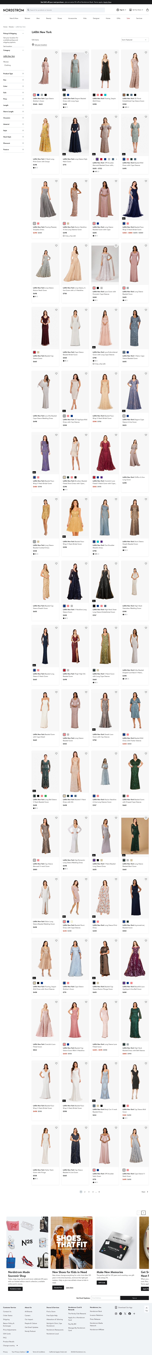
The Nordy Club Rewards (77, 1313)
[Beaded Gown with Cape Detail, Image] (45, 710)
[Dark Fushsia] (94, 477)
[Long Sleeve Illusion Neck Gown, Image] (45, 264)
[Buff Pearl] (72, 922)
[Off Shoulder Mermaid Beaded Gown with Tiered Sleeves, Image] (105, 135)
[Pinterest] (120, 1313)
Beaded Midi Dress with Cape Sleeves (133, 164)
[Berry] (128, 735)
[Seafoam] (105, 606)
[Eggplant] (124, 983)
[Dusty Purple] (97, 159)
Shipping (6, 1319)
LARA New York (9, 56)
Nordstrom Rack (96, 1311)
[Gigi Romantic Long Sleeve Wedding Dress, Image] (75, 836)
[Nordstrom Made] (27, 1243)
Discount (6, 143)
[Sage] (124, 159)
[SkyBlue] (94, 922)
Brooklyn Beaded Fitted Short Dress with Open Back (75, 483)
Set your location (41, 45)
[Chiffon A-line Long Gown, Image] (135, 453)
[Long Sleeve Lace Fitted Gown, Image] (105, 1020)
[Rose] (64, 1044)
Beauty (48, 18)
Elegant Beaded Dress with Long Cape (74, 99)
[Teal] (105, 95)
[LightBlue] (38, 95)
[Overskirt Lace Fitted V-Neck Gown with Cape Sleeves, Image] (105, 453)
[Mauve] (34, 95)
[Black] (46, 95)
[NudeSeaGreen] (38, 542)
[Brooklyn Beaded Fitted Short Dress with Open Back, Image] (75, 453)
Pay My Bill (72, 1324)
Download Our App (125, 1307)
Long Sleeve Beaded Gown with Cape (103, 228)
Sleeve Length (8, 111)
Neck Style (7, 137)
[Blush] (64, 223)
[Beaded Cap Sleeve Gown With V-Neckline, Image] (75, 1020)
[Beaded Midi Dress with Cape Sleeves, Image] (135, 135)
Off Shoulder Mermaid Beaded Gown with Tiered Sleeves (103, 165)
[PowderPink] (94, 288)
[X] (125, 1313)
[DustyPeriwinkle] (68, 922)
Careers (27, 1315)
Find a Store (51, 1311)
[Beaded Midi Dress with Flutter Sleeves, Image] (135, 710)
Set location (7, 46)
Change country (9, 1345)
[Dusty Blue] (128, 983)
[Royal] (75, 796)
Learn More (69, 1288)
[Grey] (109, 159)
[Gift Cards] (116, 1243)
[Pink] (98, 922)
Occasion (6, 118)
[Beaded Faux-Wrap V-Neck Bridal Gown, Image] (135, 199)
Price (5, 99)
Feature (6, 149)
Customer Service (9, 1307)
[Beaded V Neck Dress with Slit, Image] (75, 772)
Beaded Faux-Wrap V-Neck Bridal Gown (133, 228)
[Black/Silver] (38, 796)
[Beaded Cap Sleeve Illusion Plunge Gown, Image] (105, 959)
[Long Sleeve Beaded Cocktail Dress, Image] (45, 517)
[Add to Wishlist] (56, 52)
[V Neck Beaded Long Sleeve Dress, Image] (105, 836)
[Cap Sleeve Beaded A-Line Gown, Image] (75, 1146)
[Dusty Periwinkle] (128, 352)
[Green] (68, 796)
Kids (85, 18)
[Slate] (102, 288)
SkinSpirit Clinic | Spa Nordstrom (54, 1324)
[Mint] (46, 796)
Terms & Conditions (39, 1352)
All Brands (28, 1311)
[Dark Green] (34, 796)
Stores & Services (53, 1307)
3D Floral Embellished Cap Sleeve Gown (133, 99)
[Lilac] (94, 860)
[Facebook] (129, 1313)
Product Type (8, 73)
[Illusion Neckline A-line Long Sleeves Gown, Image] (75, 199)
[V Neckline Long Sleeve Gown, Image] (75, 582)
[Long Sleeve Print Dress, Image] (105, 897)
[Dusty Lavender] (102, 477)
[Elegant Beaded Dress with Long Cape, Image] (75, 71)
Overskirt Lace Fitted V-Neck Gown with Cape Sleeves (104, 483)
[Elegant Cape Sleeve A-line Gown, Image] (135, 392)
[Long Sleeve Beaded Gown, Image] (135, 264)
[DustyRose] (64, 922)
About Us (28, 1307)
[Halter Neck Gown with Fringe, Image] (45, 1146)
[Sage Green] (128, 95)
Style (5, 130)
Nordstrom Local (53, 1333)
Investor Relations (96, 1315)
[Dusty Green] (64, 95)
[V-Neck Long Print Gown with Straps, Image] (45, 135)
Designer (96, 18)
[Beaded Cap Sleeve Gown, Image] (45, 328)
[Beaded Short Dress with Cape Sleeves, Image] (75, 897)
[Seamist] (94, 796)
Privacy (5, 1352)
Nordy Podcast (30, 1331)
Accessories (72, 18)
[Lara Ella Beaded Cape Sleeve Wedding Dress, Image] (45, 392)
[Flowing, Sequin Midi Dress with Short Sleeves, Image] (45, 959)
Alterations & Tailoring (55, 1319)
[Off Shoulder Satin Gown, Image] (105, 1146)
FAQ (4, 1337)
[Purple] (102, 542)
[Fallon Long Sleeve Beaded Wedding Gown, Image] (45, 897)
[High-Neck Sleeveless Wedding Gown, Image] (135, 582)
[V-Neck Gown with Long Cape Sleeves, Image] (105, 646)
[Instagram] (116, 1313)
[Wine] (101, 159)
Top (146, 1311)
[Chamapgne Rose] (38, 223)
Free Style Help (52, 1315)
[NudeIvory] (64, 477)
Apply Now (107, 2)
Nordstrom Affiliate (97, 1329)
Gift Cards (102, 1283)
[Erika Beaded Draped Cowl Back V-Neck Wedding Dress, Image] (135, 646)
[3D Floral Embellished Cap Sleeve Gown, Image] (135, 71)
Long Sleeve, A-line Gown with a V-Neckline (74, 289)
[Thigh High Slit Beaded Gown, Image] (75, 646)
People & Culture (31, 1323)
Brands (11, 27)
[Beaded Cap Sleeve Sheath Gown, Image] (45, 582)
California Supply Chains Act (58, 1352)
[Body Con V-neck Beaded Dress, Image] (105, 1082)
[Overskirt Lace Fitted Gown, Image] (45, 1020)
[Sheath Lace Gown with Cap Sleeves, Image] (105, 710)
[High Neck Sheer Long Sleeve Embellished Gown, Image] (105, 582)
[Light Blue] (64, 983)
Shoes (60, 18)
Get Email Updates (31, 1327)
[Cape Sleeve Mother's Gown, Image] (45, 71)
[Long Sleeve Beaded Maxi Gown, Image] (135, 836)
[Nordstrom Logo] (13, 10)
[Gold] (34, 542)
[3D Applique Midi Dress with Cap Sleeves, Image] (75, 392)
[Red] (102, 95)
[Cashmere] (94, 223)
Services (139, 18)
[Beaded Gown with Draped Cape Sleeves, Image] (135, 772)
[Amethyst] (34, 477)
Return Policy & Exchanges (8, 1324)
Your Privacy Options (18, 1352)
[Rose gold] (128, 796)
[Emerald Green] (124, 796)
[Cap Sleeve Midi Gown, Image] (135, 1082)
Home (108, 18)
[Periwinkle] (113, 159)
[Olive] (68, 477)
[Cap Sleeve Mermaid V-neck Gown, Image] (45, 836)
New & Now (14, 18)
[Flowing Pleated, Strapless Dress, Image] (45, 199)
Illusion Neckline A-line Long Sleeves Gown (74, 228)
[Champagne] (98, 670)
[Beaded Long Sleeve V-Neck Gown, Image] (45, 646)
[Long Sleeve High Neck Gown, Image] (75, 135)
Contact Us (7, 1311)
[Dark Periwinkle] (124, 416)
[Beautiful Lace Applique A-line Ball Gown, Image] (135, 959)
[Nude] (68, 223)
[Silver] (42, 95)
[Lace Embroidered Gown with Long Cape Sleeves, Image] (105, 328)
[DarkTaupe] (124, 95)
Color (5, 86)
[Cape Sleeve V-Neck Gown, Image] (135, 1146)
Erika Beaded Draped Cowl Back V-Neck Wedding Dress (133, 672)
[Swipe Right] (143, 1213)
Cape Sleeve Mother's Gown (43, 99)
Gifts (118, 18)
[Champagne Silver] (64, 796)
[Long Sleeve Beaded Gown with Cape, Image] (105, 199)
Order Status (7, 1315)
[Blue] (98, 477)
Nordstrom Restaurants (55, 1330)
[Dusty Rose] (128, 159)
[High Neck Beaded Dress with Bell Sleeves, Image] (135, 1020)
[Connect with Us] (134, 1313)
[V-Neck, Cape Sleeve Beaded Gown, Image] (135, 328)
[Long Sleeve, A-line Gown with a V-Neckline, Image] (75, 264)
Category (6, 50)
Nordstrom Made (15, 1289)
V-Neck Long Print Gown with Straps (43, 160)
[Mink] (128, 223)
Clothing (7, 65)
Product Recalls (8, 1341)
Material (6, 124)
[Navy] (68, 95)
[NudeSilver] (98, 1106)
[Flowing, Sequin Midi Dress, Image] (105, 71)
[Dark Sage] (131, 159)
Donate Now (58, 1288)
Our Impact (29, 1319)
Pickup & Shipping (10, 33)
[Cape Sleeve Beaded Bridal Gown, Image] (75, 328)
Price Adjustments (9, 1330)
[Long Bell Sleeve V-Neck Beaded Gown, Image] (45, 772)
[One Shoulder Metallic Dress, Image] (105, 517)
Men (38, 18)
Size (4, 80)
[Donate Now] (71, 1243)
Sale (128, 18)
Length (5, 105)
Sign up (134, 1298)
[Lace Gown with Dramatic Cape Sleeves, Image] (105, 264)
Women (27, 18)
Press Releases (95, 1319)
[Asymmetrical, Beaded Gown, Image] (135, 897)
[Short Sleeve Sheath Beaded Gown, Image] (135, 517)
